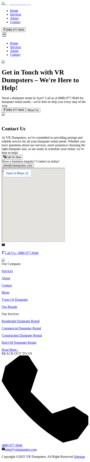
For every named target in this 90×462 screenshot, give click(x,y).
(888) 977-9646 (15, 29)
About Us (33, 110)
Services (15, 14)
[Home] (17, 3)
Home (14, 10)
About (14, 18)
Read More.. (10, 349)
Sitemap (79, 456)
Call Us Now (13, 157)
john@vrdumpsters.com (17, 165)
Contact (15, 22)
